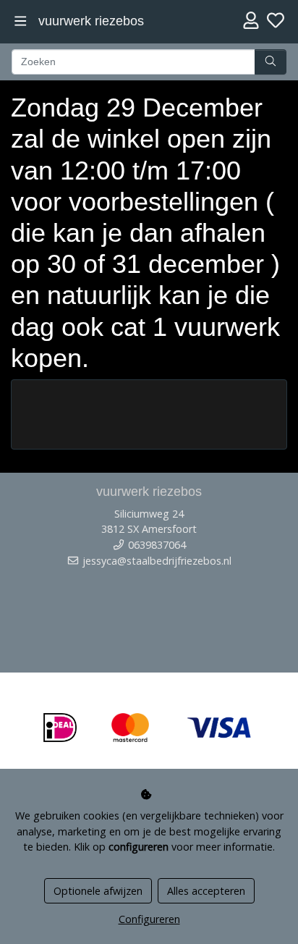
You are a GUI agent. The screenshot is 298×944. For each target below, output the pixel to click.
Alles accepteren (206, 891)
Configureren (149, 919)
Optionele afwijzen (98, 891)
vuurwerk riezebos (91, 21)
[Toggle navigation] (21, 21)
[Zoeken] (270, 62)
